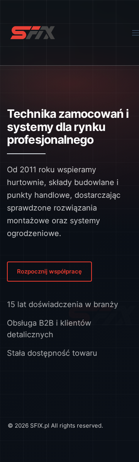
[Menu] (135, 32)
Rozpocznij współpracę (49, 271)
